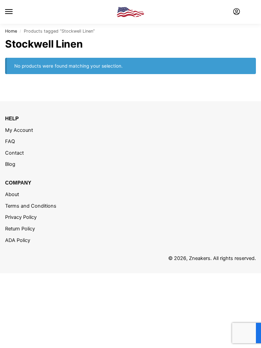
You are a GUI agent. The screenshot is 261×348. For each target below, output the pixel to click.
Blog (10, 164)
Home (11, 31)
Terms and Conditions (30, 206)
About (12, 194)
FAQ (10, 141)
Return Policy (20, 229)
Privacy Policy (21, 217)
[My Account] (236, 12)
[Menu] (15, 12)
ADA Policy (17, 240)
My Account (19, 130)
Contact (14, 153)
